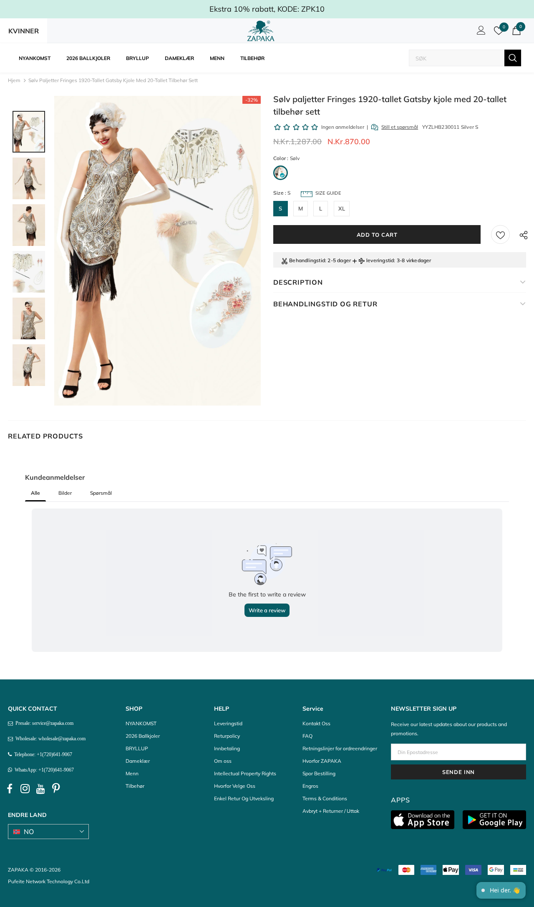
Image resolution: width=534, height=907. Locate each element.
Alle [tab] (35, 493)
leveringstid (380, 260)
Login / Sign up (480, 32)
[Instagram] (25, 788)
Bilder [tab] (65, 493)
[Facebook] (9, 788)
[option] (157, 251)
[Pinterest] (55, 788)
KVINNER (23, 31)
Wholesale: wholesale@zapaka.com (49, 738)
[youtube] (40, 788)
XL (341, 208)
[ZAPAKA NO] (260, 30)
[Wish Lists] (500, 234)
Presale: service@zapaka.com (43, 723)
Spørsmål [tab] (101, 493)
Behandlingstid (307, 260)
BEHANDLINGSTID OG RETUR (325, 304)
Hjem (14, 80)
